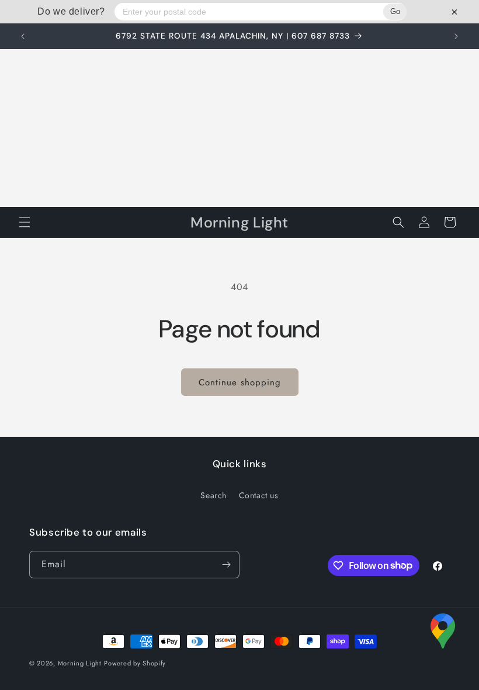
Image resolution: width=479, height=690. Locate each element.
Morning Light (80, 663)
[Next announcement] (456, 36)
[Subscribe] (226, 564)
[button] (24, 222)
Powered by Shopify (135, 663)
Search (213, 495)
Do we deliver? (71, 11)
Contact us (259, 495)
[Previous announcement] (23, 36)
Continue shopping (240, 382)
